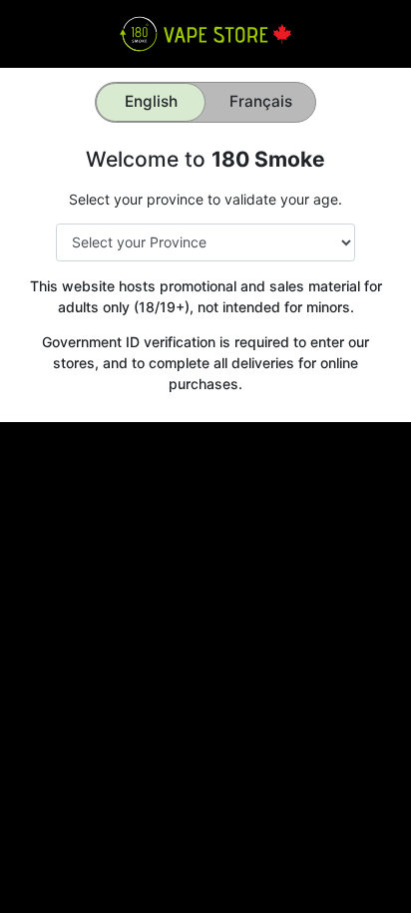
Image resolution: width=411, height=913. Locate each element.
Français (260, 101)
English (151, 101)
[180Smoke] (205, 32)
